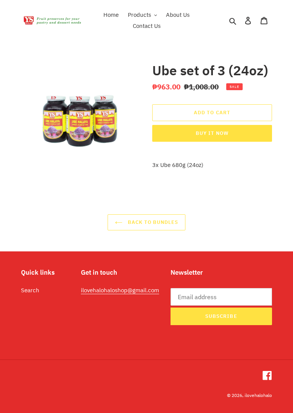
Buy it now (212, 133)
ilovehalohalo (258, 395)
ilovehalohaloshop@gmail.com (120, 290)
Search (30, 290)
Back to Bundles (152, 222)
